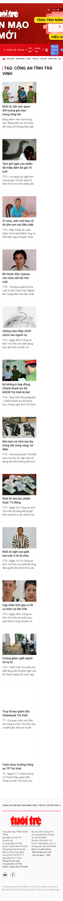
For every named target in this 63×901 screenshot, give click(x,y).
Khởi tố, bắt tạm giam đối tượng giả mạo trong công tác (16, 110)
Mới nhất (11, 59)
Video (28, 59)
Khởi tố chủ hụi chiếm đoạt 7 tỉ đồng (16, 500)
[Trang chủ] (3, 59)
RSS (48, 855)
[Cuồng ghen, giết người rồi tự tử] (19, 644)
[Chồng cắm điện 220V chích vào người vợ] (19, 317)
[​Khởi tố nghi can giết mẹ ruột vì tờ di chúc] (19, 537)
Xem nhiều (20, 59)
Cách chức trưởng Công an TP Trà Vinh (17, 766)
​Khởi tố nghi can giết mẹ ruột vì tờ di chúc (15, 553)
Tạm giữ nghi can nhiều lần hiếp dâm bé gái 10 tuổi (17, 167)
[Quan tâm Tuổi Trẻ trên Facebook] (12, 874)
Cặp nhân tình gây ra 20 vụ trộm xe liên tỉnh (17, 607)
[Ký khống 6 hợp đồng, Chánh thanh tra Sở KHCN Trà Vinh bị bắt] (19, 370)
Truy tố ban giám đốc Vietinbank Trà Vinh (16, 713)
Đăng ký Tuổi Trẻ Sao (54, 50)
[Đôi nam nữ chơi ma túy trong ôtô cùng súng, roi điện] (19, 427)
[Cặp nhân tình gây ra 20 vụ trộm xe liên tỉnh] (19, 591)
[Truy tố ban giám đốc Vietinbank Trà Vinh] (19, 697)
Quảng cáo (37, 50)
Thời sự (35, 59)
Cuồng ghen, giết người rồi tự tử (17, 660)
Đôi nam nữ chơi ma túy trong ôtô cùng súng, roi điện (17, 445)
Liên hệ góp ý (38, 855)
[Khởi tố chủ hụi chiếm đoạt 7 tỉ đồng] (19, 484)
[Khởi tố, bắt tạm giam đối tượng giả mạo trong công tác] (19, 92)
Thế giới (43, 59)
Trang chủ (7, 805)
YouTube (20, 50)
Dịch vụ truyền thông (41, 849)
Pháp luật (52, 59)
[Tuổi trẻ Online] (26, 821)
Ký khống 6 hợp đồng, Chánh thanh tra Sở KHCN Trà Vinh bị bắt (16, 388)
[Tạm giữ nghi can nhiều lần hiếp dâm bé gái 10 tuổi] (19, 149)
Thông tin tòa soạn (11, 861)
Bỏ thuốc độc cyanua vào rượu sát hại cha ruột (16, 278)
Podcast (9, 50)
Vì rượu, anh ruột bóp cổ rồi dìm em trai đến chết (18, 223)
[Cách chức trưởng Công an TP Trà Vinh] (19, 750)
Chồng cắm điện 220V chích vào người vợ (16, 333)
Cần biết (30, 50)
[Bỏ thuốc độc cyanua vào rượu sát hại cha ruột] (19, 260)
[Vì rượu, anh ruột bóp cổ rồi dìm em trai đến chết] (19, 206)
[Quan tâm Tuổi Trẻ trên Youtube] (5, 874)
